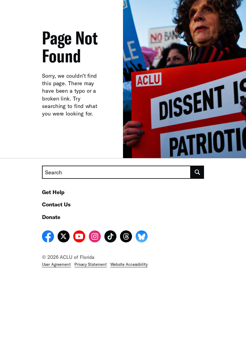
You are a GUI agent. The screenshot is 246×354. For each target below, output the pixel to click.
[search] (197, 172)
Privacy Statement (90, 264)
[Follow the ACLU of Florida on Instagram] (95, 237)
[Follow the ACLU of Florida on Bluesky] (142, 237)
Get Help (53, 192)
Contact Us (56, 204)
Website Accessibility (129, 264)
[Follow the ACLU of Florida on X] (64, 237)
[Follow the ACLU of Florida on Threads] (126, 237)
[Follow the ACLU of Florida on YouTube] (79, 237)
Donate (51, 217)
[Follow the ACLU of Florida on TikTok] (110, 237)
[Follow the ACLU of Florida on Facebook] (48, 237)
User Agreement (56, 264)
